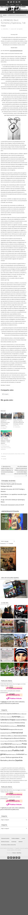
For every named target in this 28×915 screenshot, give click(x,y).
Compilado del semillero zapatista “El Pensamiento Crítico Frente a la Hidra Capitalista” (6, 422)
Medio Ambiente (18, 734)
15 (23, 527)
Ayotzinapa (16, 715)
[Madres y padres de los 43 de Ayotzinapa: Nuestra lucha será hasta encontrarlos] (21, 668)
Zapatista (4, 15)
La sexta (8, 734)
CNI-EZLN (3, 721)
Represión (8, 753)
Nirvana (14, 851)
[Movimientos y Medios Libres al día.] (7, 611)
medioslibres (5, 28)
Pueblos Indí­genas (15, 837)
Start (25, 526)
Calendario (4, 718)
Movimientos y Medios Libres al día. (8, 843)
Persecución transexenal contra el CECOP (12, 503)
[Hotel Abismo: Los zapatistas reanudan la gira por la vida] (21, 625)
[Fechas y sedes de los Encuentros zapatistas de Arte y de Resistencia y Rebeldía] (7, 639)
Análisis (14, 712)
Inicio (7, 4)
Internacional (17, 731)
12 (19, 527)
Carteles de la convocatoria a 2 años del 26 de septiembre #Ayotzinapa (4, 517)
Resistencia (13, 753)
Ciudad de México (21, 718)
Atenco (5, 715)
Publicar (17, 4)
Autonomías (9, 715)
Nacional (8, 742)
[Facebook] (14, 2)
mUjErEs (17, 739)
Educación (20, 728)
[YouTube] (8, 2)
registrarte (3, 700)
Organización (19, 742)
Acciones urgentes (6, 712)
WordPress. (19, 851)
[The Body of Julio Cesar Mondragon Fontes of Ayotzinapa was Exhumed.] (21, 654)
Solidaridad (20, 753)
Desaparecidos (13, 728)
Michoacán (2, 739)
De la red (10, 724)
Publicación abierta (6, 749)
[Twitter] (11, 2)
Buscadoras (22, 715)
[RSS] (16, 2)
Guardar (4, 457)
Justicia (2, 734)
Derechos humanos (5, 840)
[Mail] (19, 2)
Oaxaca (14, 742)
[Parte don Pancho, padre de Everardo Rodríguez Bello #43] (7, 654)
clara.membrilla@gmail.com (16, 50)
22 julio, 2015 (13, 28)
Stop (26, 526)
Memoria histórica (19, 737)
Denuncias (15, 724)
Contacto (12, 4)
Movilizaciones (11, 739)
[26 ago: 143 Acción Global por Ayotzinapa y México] (7, 625)
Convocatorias (10, 721)
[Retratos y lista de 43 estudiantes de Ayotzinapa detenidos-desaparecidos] (21, 611)
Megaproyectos (9, 737)
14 (22, 527)
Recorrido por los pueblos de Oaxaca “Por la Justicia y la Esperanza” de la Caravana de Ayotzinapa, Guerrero (7, 468)
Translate (11, 542)
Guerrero (8, 731)
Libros (12, 734)
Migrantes (6, 739)
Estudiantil (3, 731)
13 (20, 527)
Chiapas (12, 718)
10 (16, 527)
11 (17, 527)
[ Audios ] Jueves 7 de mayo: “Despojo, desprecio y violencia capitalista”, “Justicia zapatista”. (5, 440)
